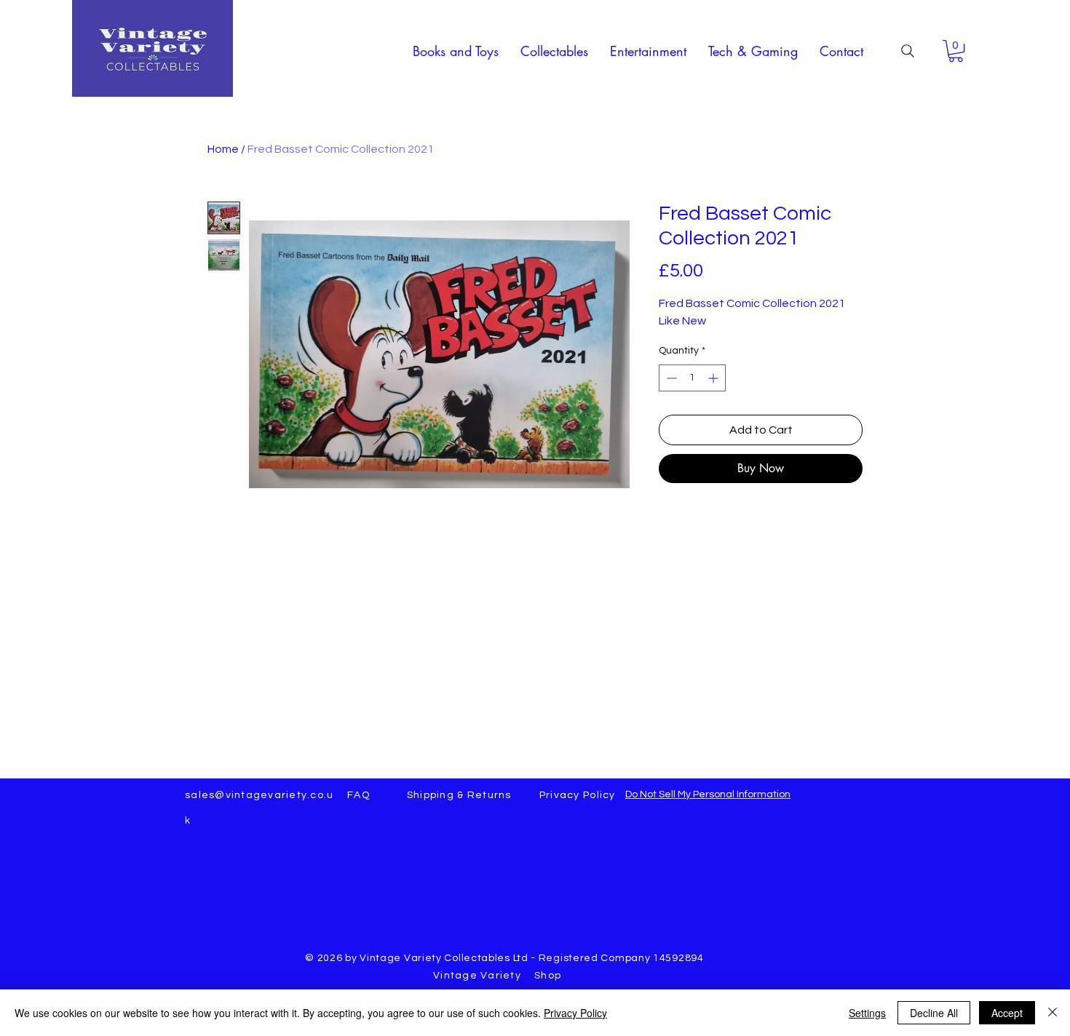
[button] (456, 51)
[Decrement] (670, 378)
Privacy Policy (575, 1012)
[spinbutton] (692, 378)
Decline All (934, 1012)
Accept (1007, 1012)
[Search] (907, 51)
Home (223, 149)
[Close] (1052, 1012)
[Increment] (714, 378)
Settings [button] (867, 1012)
